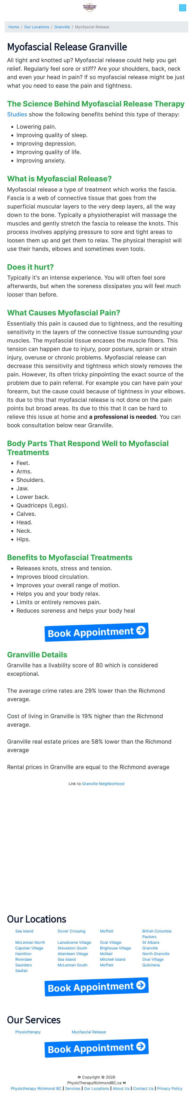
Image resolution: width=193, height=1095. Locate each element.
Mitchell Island (112, 959)
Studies (17, 114)
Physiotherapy (28, 1032)
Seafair (21, 970)
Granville (62, 26)
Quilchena (151, 965)
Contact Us (143, 1088)
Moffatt (106, 931)
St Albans (150, 942)
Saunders (23, 965)
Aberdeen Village (73, 953)
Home (13, 26)
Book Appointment (92, 632)
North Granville (155, 953)
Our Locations (36, 26)
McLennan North (30, 942)
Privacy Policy (169, 1088)
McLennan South (72, 965)
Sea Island (24, 931)
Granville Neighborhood (103, 783)
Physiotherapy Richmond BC (36, 1088)
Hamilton (23, 953)
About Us (121, 1088)
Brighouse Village (115, 948)
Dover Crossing (71, 931)
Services (72, 1088)
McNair (106, 953)
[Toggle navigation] (182, 7)
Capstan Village (29, 948)
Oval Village (110, 942)
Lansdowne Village (74, 942)
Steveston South (72, 948)
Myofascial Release (89, 1032)
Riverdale (23, 959)
